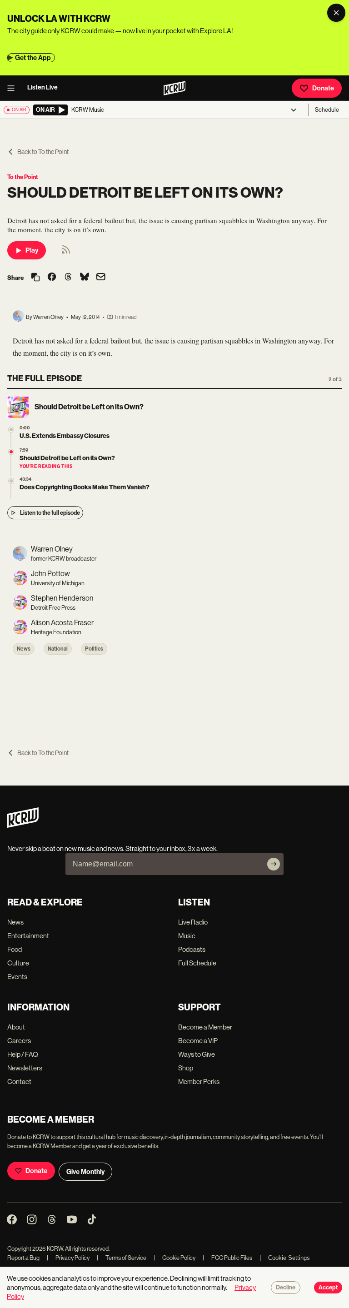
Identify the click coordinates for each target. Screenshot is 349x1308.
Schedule (327, 109)
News (23, 649)
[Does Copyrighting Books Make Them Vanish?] (11, 480)
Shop (185, 1068)
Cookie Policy (174, 1257)
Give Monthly (85, 1172)
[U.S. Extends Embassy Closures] (11, 429)
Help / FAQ (22, 1054)
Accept (328, 1287)
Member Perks (198, 1081)
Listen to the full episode (50, 512)
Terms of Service (121, 1257)
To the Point (22, 177)
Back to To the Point (43, 151)
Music (186, 936)
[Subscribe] (273, 864)
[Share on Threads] (68, 277)
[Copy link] (35, 278)
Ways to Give (196, 1054)
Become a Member (205, 1027)
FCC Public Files (227, 1257)
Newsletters (24, 1068)
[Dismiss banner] (336, 13)
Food (14, 949)
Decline (285, 1287)
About (16, 1027)
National (58, 649)
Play (31, 250)
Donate (323, 88)
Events (17, 976)
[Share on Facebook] (51, 277)
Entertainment (28, 936)
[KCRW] (23, 825)
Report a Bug (23, 1257)
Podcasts (191, 949)
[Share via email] (100, 278)
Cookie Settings (289, 1257)
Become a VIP (198, 1040)
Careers (19, 1040)
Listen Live (42, 87)
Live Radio (193, 922)
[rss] (65, 252)
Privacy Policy (68, 1257)
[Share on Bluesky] (84, 277)
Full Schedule (197, 963)
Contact (19, 1081)
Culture (18, 963)
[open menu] (14, 88)
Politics (94, 649)
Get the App (33, 58)
